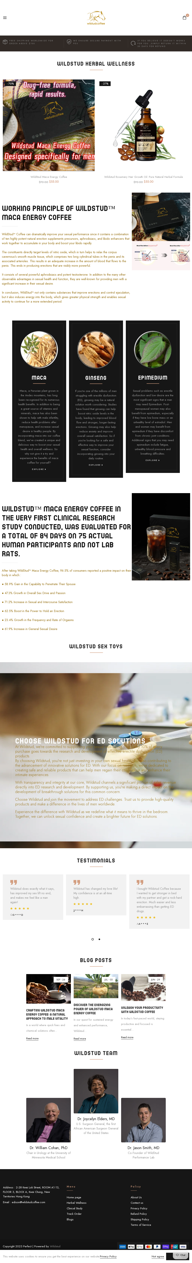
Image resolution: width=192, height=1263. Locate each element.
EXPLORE (38, 469)
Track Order (74, 1214)
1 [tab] (93, 939)
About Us (136, 1197)
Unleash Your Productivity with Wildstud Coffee (142, 1010)
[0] (184, 18)
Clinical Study (74, 1208)
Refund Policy (139, 1214)
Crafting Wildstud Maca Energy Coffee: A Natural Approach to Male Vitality (47, 1014)
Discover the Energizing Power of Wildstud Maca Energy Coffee (93, 1009)
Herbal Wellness (76, 1203)
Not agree (158, 1256)
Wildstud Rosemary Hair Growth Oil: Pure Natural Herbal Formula (143, 177)
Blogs (70, 1219)
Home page (74, 1197)
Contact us (137, 1203)
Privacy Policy (139, 1208)
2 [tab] (99, 939)
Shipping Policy (140, 1219)
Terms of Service (141, 1225)
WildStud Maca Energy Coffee (49, 177)
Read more (32, 1038)
